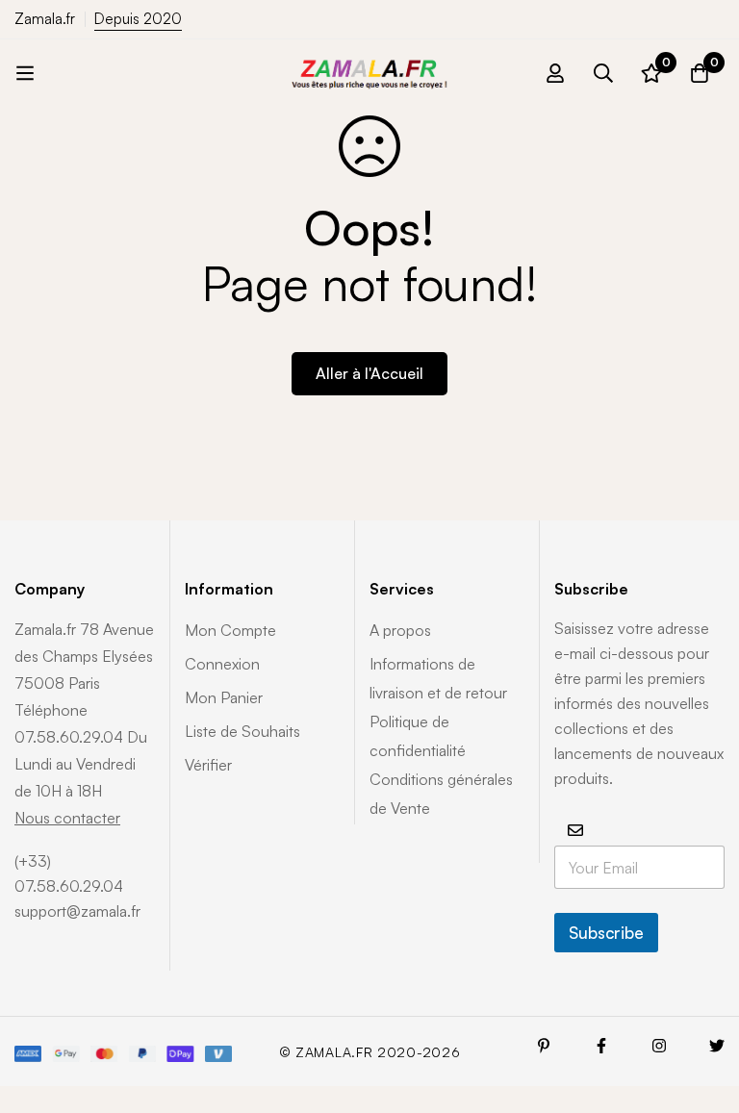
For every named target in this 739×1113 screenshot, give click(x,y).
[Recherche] (603, 73)
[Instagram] (659, 1045)
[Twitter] (717, 1045)
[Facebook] (601, 1045)
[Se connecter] (555, 73)
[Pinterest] (543, 1045)
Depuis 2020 (138, 19)
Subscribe (606, 933)
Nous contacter (67, 817)
